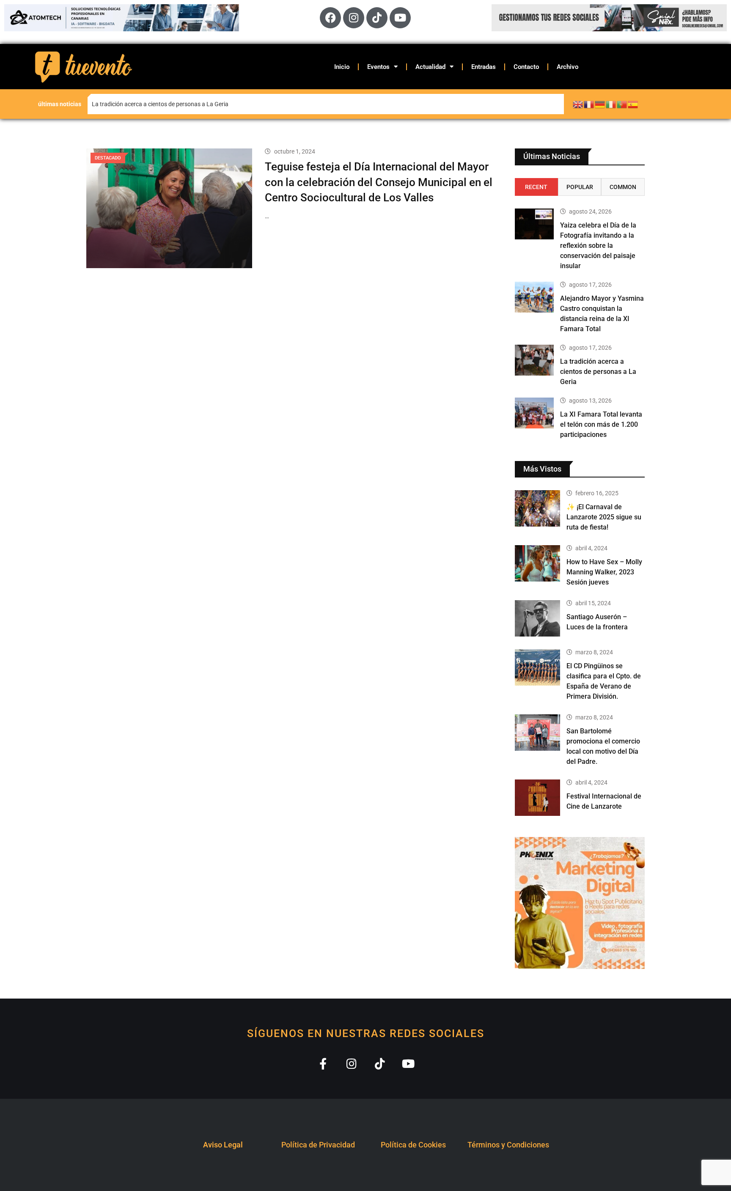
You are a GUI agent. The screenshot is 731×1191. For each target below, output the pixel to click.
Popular (579, 187)
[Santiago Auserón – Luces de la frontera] (538, 618)
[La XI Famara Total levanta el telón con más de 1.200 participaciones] (534, 413)
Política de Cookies (413, 1144)
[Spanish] (633, 104)
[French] (589, 104)
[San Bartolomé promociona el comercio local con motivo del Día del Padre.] (538, 732)
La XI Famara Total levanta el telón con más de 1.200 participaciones (601, 424)
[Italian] (611, 104)
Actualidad (430, 67)
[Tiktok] (376, 17)
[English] (578, 104)
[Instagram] (353, 17)
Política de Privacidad (318, 1144)
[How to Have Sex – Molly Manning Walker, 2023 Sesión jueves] (538, 563)
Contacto (526, 67)
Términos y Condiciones (508, 1144)
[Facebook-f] (323, 1063)
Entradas (483, 67)
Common (623, 187)
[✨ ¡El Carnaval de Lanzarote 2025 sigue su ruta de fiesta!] (538, 508)
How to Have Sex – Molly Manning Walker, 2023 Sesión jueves (604, 572)
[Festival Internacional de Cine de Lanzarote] (538, 797)
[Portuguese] (622, 104)
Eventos (378, 67)
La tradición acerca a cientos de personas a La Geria (598, 371)
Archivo (567, 67)
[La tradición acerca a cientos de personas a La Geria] (534, 360)
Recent (536, 187)
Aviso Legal (223, 1144)
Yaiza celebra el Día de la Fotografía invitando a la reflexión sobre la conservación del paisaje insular (208, 104)
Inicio (341, 67)
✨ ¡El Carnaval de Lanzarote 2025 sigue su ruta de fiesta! (603, 517)
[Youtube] (400, 17)
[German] (600, 104)
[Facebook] (330, 17)
